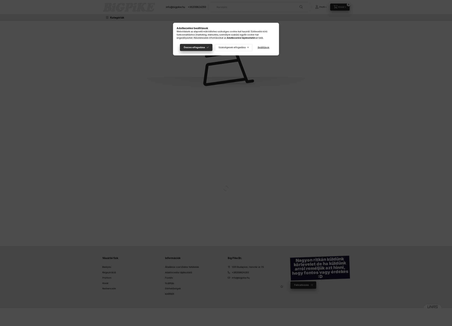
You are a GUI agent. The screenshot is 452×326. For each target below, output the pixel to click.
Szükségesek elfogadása (232, 47)
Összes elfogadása (194, 47)
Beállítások (263, 47)
